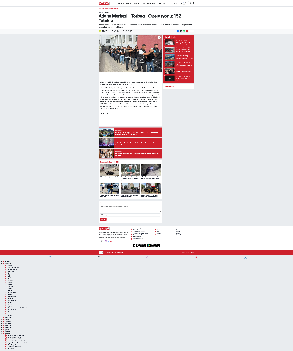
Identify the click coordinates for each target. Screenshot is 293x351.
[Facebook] (100, 241)
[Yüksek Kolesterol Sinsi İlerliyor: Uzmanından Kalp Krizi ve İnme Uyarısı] (130, 170)
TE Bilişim (192, 252)
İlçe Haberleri (12, 292)
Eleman (10, 282)
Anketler (8, 327)
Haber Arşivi (136, 240)
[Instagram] (105, 241)
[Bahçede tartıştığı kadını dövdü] (109, 170)
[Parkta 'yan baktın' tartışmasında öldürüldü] (109, 188)
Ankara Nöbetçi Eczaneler (139, 228)
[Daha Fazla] (187, 31)
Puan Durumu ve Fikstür (139, 234)
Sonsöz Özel (161, 3)
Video (7, 319)
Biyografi (11, 271)
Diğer (9, 275)
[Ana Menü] (193, 3)
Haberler (101, 12)
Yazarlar (136, 3)
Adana (107, 12)
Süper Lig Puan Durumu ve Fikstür (18, 343)
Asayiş (158, 234)
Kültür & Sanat (12, 296)
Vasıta (10, 313)
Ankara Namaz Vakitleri (139, 231)
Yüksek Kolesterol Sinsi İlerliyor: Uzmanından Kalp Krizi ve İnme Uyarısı (130, 178)
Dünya (10, 277)
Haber (10, 290)
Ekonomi (121, 3)
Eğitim (10, 279)
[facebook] (50, 257)
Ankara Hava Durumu (138, 229)
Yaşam (10, 315)
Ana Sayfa (8, 261)
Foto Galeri (8, 317)
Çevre (10, 273)
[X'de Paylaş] (181, 31)
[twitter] (99, 257)
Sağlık (10, 302)
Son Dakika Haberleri (138, 238)
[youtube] (196, 257)
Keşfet (10, 294)
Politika (178, 231)
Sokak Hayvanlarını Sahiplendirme (18, 308)
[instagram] (147, 257)
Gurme (10, 288)
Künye (158, 228)
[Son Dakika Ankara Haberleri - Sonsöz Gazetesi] (104, 3)
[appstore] (140, 245)
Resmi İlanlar (151, 3)
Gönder (103, 219)
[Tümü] (192, 86)
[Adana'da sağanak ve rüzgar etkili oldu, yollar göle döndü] (151, 188)
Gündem (128, 3)
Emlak (10, 284)
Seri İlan (10, 304)
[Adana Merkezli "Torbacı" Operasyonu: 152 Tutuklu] (130, 53)
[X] (102, 241)
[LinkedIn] (108, 241)
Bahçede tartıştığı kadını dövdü (109, 177)
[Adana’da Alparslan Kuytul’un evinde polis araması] (130, 188)
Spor (143, 3)
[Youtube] (111, 241)
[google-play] (153, 245)
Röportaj (8, 323)
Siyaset (10, 306)
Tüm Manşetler (137, 236)
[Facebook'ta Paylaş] (178, 31)
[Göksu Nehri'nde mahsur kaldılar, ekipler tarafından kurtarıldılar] (151, 170)
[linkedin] (245, 257)
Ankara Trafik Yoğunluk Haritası (140, 233)
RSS (102, 252)
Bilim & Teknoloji (13, 269)
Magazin (159, 233)
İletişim (7, 331)
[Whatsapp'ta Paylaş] (184, 31)
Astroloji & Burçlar (13, 267)
